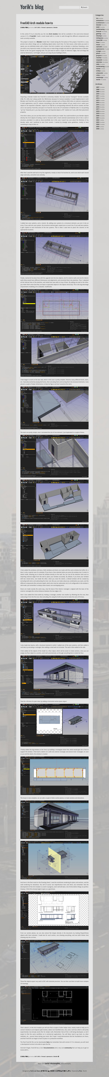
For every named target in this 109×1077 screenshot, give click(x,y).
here (47, 1042)
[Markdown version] (26, 27)
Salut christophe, (52, 1063)
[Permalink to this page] (25, 27)
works (98, 79)
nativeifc (99, 47)
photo (98, 53)
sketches (99, 62)
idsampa (99, 36)
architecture (100, 23)
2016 (97, 107)
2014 (97, 102)
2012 (97, 98)
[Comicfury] (66, 1071)
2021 (97, 118)
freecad (98, 31)
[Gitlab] (46, 1071)
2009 (97, 92)
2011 (97, 96)
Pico (80, 1071)
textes (98, 69)
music (98, 45)
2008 (97, 89)
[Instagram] (50, 1071)
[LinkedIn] (52, 1071)
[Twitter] (41, 1071)
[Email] (55, 1071)
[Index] (20, 27)
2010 (97, 94)
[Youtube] (64, 1071)
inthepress (99, 38)
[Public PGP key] (68, 1071)
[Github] (45, 1071)
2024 (97, 124)
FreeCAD (33, 36)
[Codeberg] (48, 1071)
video (98, 75)
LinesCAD (99, 40)
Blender (39, 42)
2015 (97, 105)
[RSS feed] (70, 1071)
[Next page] (23, 27)
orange (98, 51)
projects (99, 55)
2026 (97, 129)
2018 (97, 111)
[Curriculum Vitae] (56, 1071)
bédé (97, 27)
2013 (97, 100)
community (68, 1048)
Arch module (53, 34)
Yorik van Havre (35, 1071)
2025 (97, 127)
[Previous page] (22, 27)
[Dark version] (28, 27)
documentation (49, 1048)
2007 (97, 87)
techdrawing (100, 29)
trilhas (98, 71)
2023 (97, 122)
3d (97, 18)
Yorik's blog (32, 7)
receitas (99, 58)
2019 (97, 113)
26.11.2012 (37, 27)
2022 (97, 120)
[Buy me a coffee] (61, 1071)
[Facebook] (43, 1071)
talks (97, 64)
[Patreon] (58, 1071)
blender (98, 25)
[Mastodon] (53, 1071)
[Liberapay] (59, 1071)
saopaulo (99, 60)
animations (100, 20)
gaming (98, 34)
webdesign (99, 77)
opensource (100, 49)
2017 (97, 109)
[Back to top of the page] (58, 1056)
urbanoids (99, 73)
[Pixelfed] (63, 1071)
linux (98, 42)
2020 (97, 116)
